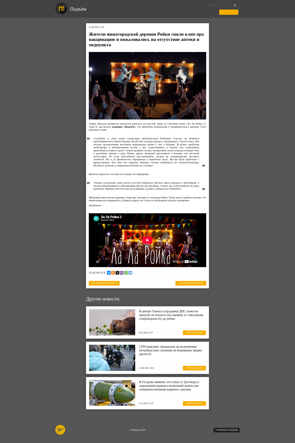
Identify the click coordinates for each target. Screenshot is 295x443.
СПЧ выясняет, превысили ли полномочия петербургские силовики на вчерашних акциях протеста (170, 350)
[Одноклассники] (113, 273)
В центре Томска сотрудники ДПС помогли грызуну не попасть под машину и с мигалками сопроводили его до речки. (171, 314)
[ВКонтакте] (109, 273)
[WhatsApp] (126, 273)
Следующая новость (190, 283)
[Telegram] (130, 273)
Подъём (78, 9)
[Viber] (122, 273)
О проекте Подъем (227, 430)
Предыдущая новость (104, 283)
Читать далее (194, 333)
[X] (117, 273)
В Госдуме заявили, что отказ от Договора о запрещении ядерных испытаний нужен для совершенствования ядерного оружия (169, 385)
